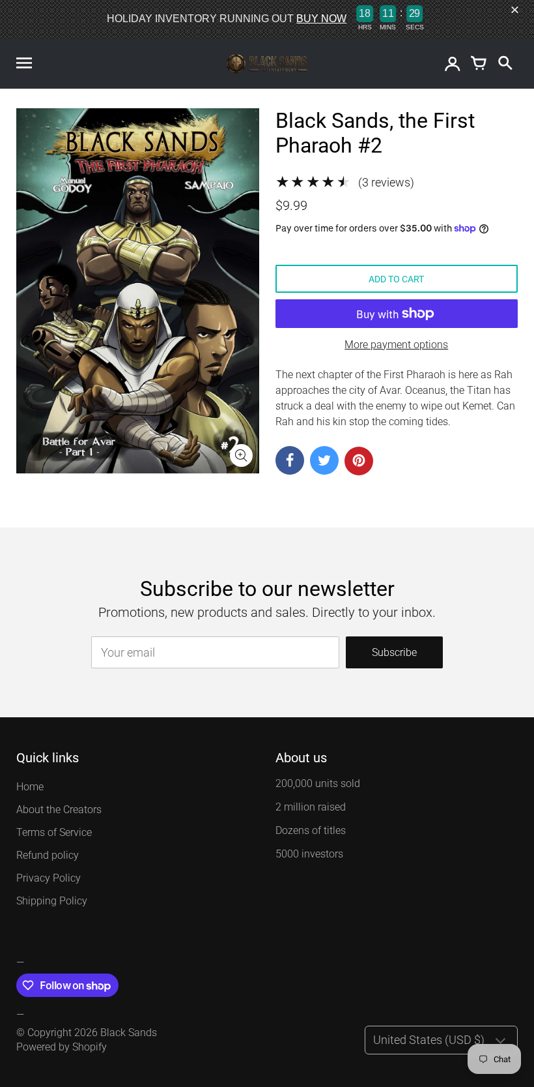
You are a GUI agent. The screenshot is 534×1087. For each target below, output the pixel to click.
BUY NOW (321, 18)
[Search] (505, 64)
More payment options (396, 344)
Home (30, 787)
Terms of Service (54, 832)
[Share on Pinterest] (358, 461)
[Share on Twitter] (324, 460)
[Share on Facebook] (289, 460)
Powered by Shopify (61, 1047)
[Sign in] (453, 64)
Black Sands (128, 1032)
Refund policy (47, 855)
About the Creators (59, 809)
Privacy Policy (48, 878)
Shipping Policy (51, 901)
